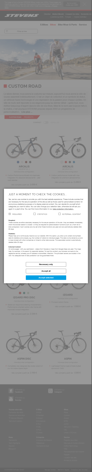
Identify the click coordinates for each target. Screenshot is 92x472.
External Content (71, 214)
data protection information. (63, 209)
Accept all (46, 271)
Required (17, 214)
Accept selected (46, 278)
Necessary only (46, 264)
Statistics (42, 214)
